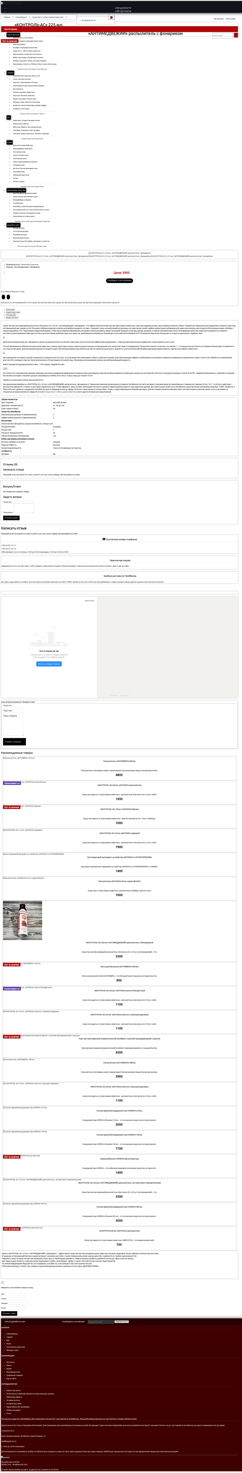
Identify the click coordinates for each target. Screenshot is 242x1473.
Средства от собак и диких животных (61, 392)
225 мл (29, 303)
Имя (2, 1294)
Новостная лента (13, 1390)
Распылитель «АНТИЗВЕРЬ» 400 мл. (119, 1063)
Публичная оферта (14, 1397)
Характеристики (13, 312)
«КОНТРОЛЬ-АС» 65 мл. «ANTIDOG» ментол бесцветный (119, 991)
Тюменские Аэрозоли (110, 303)
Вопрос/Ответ (12, 318)
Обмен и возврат (13, 1410)
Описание (10, 310)
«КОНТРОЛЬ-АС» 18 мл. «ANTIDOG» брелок (119, 809)
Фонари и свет (12, 1350)
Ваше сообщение (10, 716)
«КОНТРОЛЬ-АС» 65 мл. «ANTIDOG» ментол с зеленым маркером (119, 1015)
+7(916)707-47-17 (8, 545)
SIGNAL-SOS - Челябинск (212, 384)
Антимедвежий (19, 303)
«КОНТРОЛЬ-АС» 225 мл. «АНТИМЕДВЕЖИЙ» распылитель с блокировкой (119, 942)
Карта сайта (11, 1379)
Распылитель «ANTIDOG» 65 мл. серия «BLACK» (119, 881)
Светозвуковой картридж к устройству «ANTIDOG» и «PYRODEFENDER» (119, 857)
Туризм (9, 1337)
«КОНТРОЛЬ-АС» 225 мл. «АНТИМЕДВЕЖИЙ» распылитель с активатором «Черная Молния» (119, 1183)
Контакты (10, 1362)
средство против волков (66, 303)
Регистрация (230, 19)
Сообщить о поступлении (119, 280)
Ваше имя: (8, 502)
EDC (8, 1340)
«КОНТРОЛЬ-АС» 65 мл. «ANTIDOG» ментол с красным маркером (119, 1087)
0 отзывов (5, 292)
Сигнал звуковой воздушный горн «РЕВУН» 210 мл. (119, 1111)
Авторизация (219, 19)
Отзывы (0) (10, 315)
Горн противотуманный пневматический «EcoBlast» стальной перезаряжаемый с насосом (119, 1039)
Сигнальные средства (15, 1347)
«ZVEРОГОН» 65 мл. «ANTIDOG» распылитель (119, 1231)
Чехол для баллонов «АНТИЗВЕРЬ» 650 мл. (119, 966)
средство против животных (44, 303)
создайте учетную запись (43, 475)
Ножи (8, 1344)
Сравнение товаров (14, 1375)
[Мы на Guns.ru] (41, 1322)
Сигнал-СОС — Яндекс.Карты (120, 695)
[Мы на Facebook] (35, 1322)
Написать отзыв (17, 292)
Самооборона (13, 35)
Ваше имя (7, 705)
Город (3, 1308)
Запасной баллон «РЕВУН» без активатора (119, 1159)
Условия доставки (134, 16)
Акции (8, 1369)
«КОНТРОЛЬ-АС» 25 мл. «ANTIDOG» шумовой (119, 833)
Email (4, 1299)
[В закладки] (3, 297)
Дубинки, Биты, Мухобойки (23, 38)
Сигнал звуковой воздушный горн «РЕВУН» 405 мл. (119, 1207)
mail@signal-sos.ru (8, 1441)
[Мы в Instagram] (51, 1322)
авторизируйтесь (21, 475)
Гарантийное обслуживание (18, 1407)
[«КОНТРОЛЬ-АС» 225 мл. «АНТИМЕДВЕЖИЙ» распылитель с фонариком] (119, 253)
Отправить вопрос (11, 518)
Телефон (4, 1303)
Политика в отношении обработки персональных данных (30, 1394)
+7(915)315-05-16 (8, 549)
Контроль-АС (6, 303)
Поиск (8, 1365)
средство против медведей (89, 303)
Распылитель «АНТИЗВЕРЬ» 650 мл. (119, 761)
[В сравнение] (8, 297)
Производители (13, 1372)
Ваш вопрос (8, 512)
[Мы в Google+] (56, 1322)
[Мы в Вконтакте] (30, 1322)
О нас (123, 16)
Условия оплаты (150, 16)
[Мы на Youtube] (46, 1322)
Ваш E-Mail (8, 710)
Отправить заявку (9, 1313)
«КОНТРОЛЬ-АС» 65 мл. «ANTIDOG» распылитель (119, 785)
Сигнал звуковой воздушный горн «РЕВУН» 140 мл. (119, 1135)
